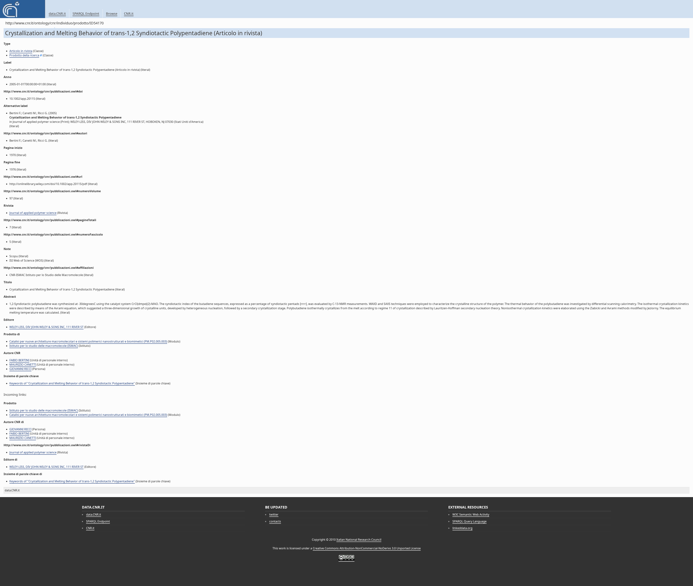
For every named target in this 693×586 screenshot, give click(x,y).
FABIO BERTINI (19, 360)
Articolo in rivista (20, 51)
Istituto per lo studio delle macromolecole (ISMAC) (43, 346)
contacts (275, 521)
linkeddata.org (462, 528)
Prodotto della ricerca (24, 55)
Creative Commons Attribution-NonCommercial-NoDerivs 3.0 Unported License (367, 548)
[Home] (22, 9)
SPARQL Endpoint (86, 13)
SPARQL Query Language (469, 521)
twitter (273, 514)
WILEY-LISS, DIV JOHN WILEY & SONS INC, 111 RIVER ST (46, 327)
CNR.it (129, 13)
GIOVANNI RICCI (20, 369)
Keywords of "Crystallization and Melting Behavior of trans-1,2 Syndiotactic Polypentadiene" (72, 383)
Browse (111, 13)
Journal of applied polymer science (32, 213)
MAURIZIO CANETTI (22, 365)
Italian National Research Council (358, 540)
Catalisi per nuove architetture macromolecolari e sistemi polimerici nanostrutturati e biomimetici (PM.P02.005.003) (88, 341)
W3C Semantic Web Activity (470, 514)
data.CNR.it (57, 13)
